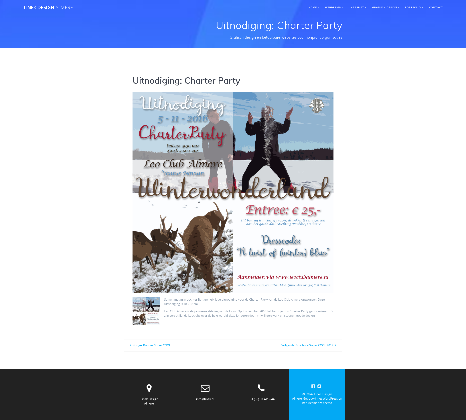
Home (313, 7)
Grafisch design (384, 7)
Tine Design (48, 7)
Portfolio (413, 7)
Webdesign (333, 7)
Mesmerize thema (319, 403)
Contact (436, 7)
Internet (357, 7)
